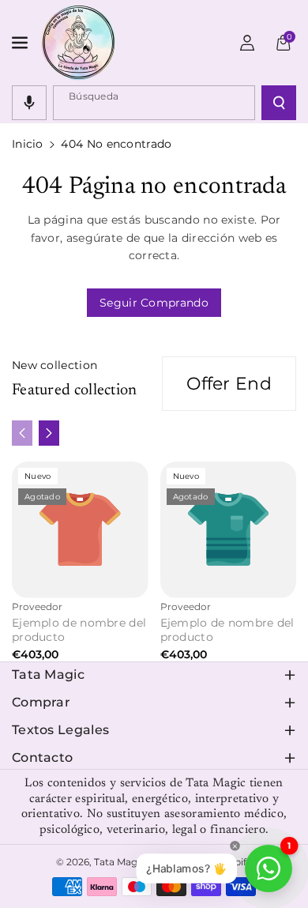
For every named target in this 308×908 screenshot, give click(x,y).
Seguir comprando (154, 303)
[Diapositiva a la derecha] (49, 433)
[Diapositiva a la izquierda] (22, 433)
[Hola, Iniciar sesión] (247, 42)
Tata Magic (48, 674)
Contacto (42, 757)
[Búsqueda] (278, 102)
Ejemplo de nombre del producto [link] (79, 630)
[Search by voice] (29, 102)
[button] (21, 42)
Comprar (41, 702)
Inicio (27, 144)
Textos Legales (60, 729)
